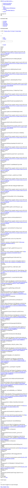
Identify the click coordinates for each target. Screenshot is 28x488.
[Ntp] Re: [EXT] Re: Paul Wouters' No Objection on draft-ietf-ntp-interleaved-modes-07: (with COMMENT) (14, 372)
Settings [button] (4, 9)
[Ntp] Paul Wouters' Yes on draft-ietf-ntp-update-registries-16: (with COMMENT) (13, 328)
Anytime (5, 21)
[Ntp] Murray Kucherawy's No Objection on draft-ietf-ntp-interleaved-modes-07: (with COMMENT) (14, 294)
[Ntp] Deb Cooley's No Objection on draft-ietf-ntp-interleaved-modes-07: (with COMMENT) (14, 283)
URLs (8, 486)
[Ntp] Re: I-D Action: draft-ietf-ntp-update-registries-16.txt (14, 415)
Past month (5, 24)
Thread (4, 38)
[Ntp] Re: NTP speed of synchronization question (14, 458)
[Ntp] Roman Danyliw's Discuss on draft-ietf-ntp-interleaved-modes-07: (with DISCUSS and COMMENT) (14, 384)
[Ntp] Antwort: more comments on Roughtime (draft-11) (13, 252)
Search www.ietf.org (7, 3)
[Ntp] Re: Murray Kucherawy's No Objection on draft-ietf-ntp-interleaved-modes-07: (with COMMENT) (14, 305)
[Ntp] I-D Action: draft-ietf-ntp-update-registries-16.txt (14, 406)
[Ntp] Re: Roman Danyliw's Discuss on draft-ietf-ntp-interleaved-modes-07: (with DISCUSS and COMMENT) (14, 396)
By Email (13, 31)
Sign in (4, 11)
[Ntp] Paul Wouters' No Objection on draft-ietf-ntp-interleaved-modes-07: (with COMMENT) (14, 350)
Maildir (4, 486)
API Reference (12, 8)
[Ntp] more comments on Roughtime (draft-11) (12, 243)
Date (4, 37)
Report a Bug (7, 31)
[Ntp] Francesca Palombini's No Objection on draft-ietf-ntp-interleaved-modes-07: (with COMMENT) (14, 438)
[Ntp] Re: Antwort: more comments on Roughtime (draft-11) (13, 262)
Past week (5, 23)
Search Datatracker (7, 4)
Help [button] (4, 6)
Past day (5, 22)
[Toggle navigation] (12, 1)
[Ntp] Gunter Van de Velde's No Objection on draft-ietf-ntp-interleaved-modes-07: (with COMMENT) (14, 426)
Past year (5, 25)
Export (4, 44)
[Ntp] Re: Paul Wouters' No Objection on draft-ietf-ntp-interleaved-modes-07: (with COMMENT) (13, 361)
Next (6, 477)
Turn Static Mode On (10, 10)
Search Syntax (6, 8)
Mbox (2, 486)
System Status (18, 31)
